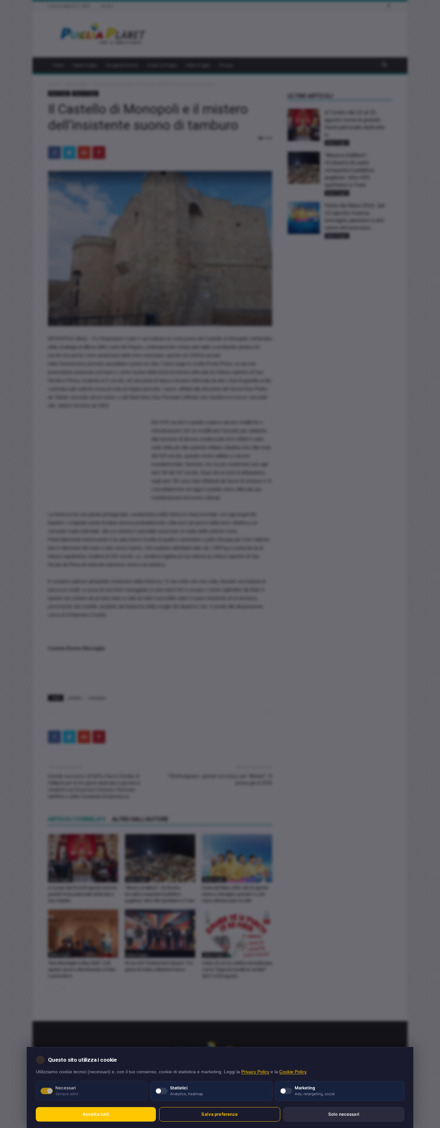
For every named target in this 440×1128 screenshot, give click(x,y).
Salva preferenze (219, 1114)
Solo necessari (343, 1114)
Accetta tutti (96, 1114)
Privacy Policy (255, 1071)
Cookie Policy (292, 1071)
